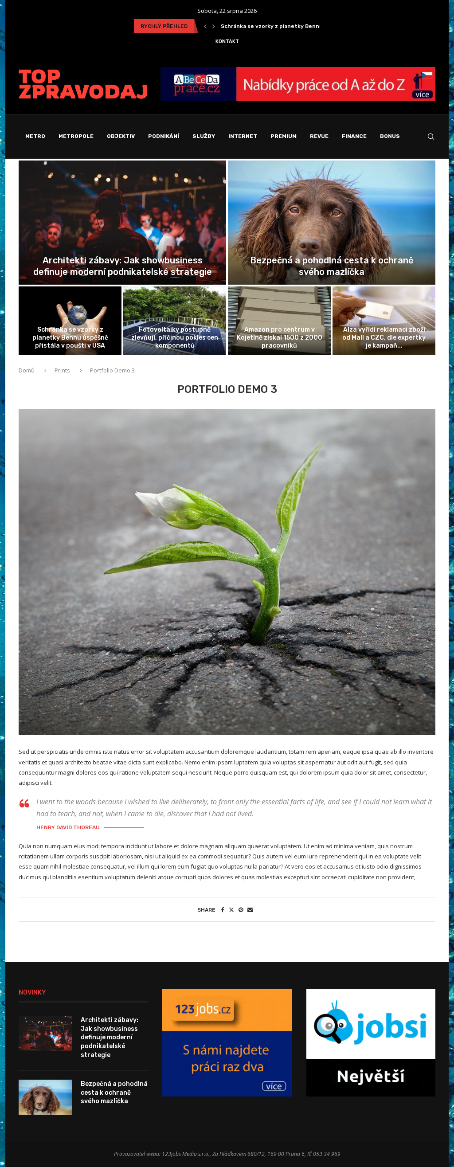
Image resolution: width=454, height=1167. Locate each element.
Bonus (390, 136)
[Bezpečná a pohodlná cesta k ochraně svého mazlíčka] (45, 1097)
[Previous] (205, 26)
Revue (319, 136)
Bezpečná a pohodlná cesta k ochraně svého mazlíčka (114, 1092)
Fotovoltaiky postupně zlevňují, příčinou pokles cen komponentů (310, 26)
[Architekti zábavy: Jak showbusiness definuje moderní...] (122, 223)
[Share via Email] (250, 909)
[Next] (213, 26)
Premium (283, 136)
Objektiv (121, 136)
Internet (242, 136)
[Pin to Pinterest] (241, 909)
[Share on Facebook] (222, 909)
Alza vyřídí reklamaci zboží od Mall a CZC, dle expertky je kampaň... (384, 337)
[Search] (431, 136)
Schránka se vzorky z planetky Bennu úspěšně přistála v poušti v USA (70, 337)
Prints (62, 370)
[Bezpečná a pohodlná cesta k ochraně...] (331, 223)
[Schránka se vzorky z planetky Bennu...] (70, 320)
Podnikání (163, 136)
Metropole (76, 136)
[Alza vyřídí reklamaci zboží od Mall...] (384, 320)
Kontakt (227, 41)
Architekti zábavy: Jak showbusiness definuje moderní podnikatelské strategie (109, 1037)
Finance (354, 136)
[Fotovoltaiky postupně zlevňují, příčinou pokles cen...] (174, 320)
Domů (27, 370)
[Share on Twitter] (231, 909)
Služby (203, 136)
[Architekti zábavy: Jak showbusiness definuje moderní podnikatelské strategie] (45, 1033)
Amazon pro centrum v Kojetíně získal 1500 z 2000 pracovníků (279, 337)
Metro (35, 136)
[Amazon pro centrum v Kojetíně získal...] (279, 320)
